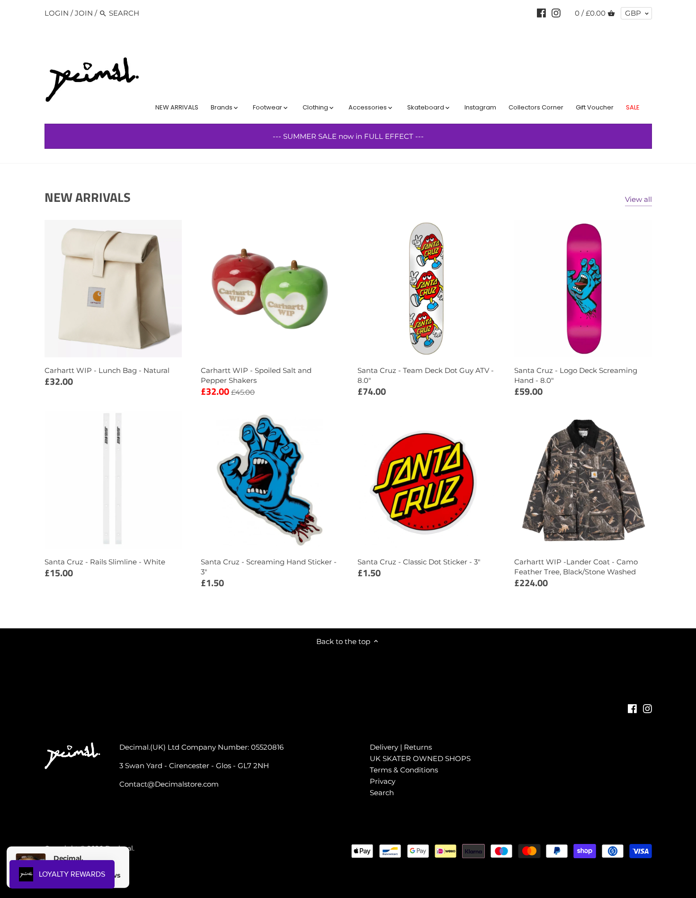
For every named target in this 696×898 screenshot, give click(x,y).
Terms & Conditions (404, 769)
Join (84, 13)
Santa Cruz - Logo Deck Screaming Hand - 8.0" (575, 375)
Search (382, 792)
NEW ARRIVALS (88, 197)
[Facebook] (541, 13)
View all (638, 199)
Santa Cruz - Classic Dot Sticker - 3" (419, 561)
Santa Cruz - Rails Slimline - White (105, 561)
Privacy (382, 781)
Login (57, 13)
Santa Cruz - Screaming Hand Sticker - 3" (269, 566)
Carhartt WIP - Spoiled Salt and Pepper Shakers (256, 375)
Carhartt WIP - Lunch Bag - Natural (107, 370)
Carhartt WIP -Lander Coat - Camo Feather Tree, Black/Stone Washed (576, 566)
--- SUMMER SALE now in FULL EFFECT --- (348, 136)
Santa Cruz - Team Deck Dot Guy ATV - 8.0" (425, 375)
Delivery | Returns (401, 747)
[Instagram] (556, 13)
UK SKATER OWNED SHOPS (420, 758)
